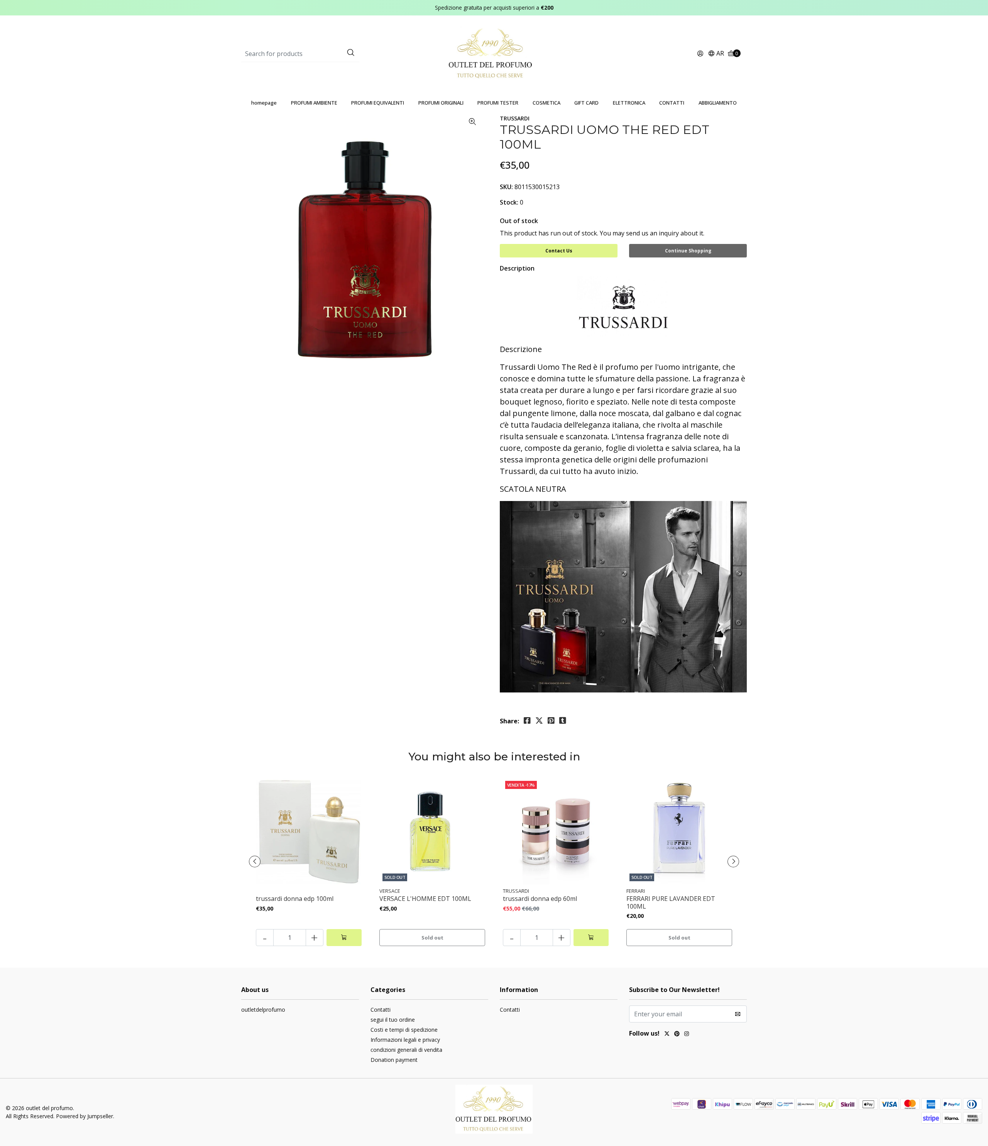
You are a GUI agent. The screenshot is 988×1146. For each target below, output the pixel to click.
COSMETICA (546, 102)
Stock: (509, 202)
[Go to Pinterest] (677, 1034)
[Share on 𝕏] (539, 721)
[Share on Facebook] (527, 721)
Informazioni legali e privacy (405, 1039)
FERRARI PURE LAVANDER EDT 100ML (670, 902)
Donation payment (394, 1059)
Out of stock (519, 221)
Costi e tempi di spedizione (404, 1029)
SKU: (506, 187)
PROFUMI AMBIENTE (314, 102)
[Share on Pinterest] (551, 721)
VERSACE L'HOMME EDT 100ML (425, 898)
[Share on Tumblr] (562, 721)
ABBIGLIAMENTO (718, 102)
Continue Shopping (688, 250)
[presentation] (255, 861)
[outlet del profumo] (494, 53)
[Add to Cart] (344, 937)
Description (517, 268)
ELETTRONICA (629, 102)
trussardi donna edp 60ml (540, 898)
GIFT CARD (586, 102)
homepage (264, 102)
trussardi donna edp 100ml (294, 898)
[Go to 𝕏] (667, 1034)
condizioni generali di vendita (406, 1049)
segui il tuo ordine (392, 1019)
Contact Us (558, 250)
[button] (716, 54)
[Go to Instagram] (686, 1034)
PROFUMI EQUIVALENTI (377, 102)
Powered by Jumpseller (84, 1116)
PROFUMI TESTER (497, 102)
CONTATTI (671, 102)
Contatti (380, 1009)
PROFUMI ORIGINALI (441, 102)
